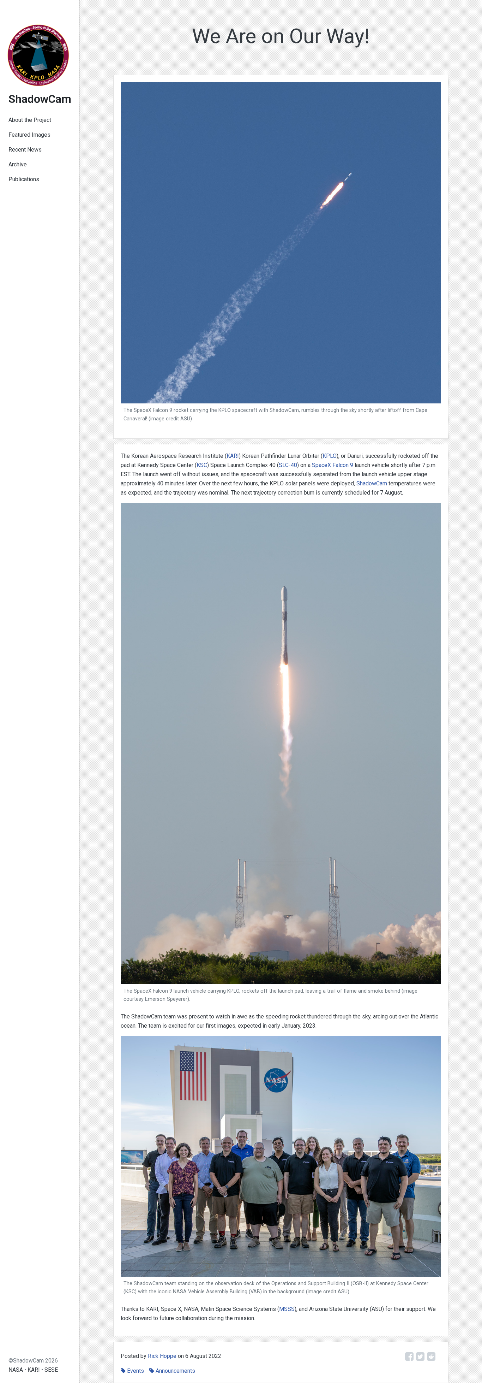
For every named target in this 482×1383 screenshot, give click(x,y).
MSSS (287, 1309)
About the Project (29, 120)
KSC (202, 465)
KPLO (330, 456)
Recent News (25, 149)
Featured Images (29, 134)
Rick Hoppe (162, 1356)
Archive (17, 164)
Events (135, 1370)
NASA (15, 1369)
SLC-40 (288, 465)
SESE (51, 1369)
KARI (34, 1369)
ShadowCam (39, 99)
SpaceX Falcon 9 (332, 465)
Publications (23, 179)
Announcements (175, 1370)
